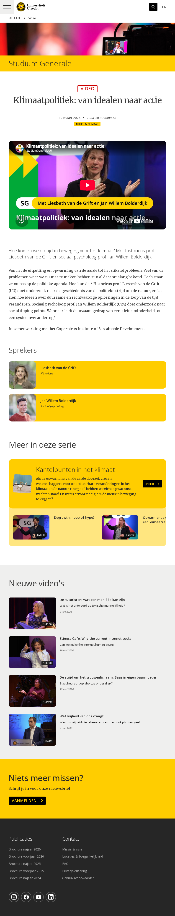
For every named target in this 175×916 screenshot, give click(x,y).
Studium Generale (40, 63)
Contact (70, 839)
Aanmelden (24, 800)
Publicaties (20, 839)
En (164, 7)
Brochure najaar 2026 (25, 849)
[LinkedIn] (51, 897)
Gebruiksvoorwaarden (78, 878)
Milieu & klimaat (87, 124)
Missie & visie (72, 849)
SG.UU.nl (14, 18)
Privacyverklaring (74, 871)
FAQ (65, 863)
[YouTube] (38, 897)
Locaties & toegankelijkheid (82, 856)
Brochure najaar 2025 (25, 863)
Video (32, 18)
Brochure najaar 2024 (25, 878)
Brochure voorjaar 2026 (26, 856)
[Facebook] (26, 897)
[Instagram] (14, 897)
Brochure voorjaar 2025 (26, 871)
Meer (149, 484)
